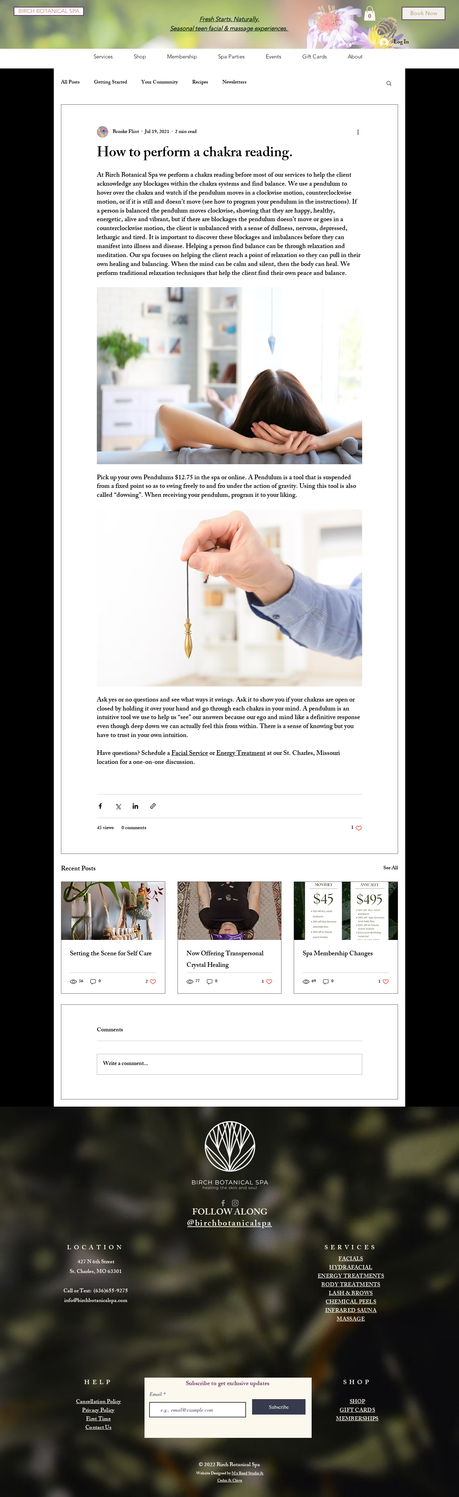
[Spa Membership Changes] (346, 911)
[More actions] (358, 132)
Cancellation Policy (98, 1402)
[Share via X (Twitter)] (117, 806)
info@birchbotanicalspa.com (95, 1301)
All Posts (70, 82)
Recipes (200, 82)
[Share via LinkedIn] (135, 806)
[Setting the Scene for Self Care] (113, 911)
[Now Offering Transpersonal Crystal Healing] (229, 911)
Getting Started (110, 82)
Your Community (159, 82)
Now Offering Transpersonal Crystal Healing (225, 960)
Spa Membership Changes (338, 954)
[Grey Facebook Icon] (223, 1203)
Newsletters (234, 82)
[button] (370, 13)
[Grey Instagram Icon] (235, 1203)
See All (390, 869)
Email (156, 1394)
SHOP (357, 1402)
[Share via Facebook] (100, 806)
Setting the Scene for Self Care (111, 954)
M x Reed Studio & (248, 1473)
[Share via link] (153, 806)
